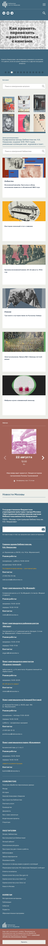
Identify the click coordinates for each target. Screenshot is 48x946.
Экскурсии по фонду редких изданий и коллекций (20, 864)
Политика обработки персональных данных (18, 785)
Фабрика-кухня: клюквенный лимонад (19, 400)
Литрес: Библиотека (9, 834)
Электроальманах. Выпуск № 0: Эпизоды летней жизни (23, 358)
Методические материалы (11, 898)
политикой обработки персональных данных (21, 936)
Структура (6, 822)
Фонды (5, 789)
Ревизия (7, 312)
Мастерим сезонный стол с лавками (18, 226)
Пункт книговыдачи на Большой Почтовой (21, 700)
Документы (6, 811)
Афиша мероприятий (9, 856)
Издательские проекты (10, 818)
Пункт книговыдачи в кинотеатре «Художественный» (18, 663)
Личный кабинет (8, 842)
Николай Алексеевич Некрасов (13, 796)
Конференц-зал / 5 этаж (25, 480)
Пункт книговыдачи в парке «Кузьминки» (21, 742)
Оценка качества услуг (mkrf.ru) (14, 879)
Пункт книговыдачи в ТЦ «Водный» (18, 588)
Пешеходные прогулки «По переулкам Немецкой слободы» (23, 868)
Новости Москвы (8, 886)
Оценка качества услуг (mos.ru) (13, 883)
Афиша (5, 423)
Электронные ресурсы (10, 845)
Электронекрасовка (10, 138)
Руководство (7, 807)
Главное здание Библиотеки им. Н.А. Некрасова (17, 545)
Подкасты (9, 181)
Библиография (7, 853)
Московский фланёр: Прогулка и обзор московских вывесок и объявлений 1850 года (22, 186)
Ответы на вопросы (9, 871)
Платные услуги (8, 803)
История (5, 792)
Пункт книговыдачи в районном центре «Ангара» (20, 624)
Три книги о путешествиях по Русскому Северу (22, 315)
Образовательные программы (13, 913)
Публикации (6, 902)
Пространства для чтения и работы (15, 849)
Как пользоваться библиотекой (13, 838)
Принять (24, 942)
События (5, 906)
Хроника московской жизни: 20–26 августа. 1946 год (23, 271)
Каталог (5, 80)
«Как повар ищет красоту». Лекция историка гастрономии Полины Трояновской (24, 474)
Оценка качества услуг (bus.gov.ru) (15, 875)
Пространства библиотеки (12, 800)
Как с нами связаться (10, 815)
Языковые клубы (8, 860)
